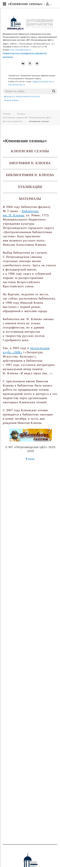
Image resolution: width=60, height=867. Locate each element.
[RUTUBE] (30, 63)
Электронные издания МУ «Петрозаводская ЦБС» (27, 118)
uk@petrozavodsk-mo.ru (43, 82)
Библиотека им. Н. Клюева (21, 213)
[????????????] (30, 22)
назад (31, 459)
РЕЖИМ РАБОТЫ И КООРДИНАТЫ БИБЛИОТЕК (25, 54)
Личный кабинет (11, 100)
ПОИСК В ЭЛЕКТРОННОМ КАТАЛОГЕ (23, 96)
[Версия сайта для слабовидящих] (37, 63)
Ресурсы (21, 114)
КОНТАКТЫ (8, 57)
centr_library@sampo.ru (20, 50)
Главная (7, 114)
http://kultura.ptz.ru (16, 85)
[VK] (23, 63)
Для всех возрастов (12, 121)
